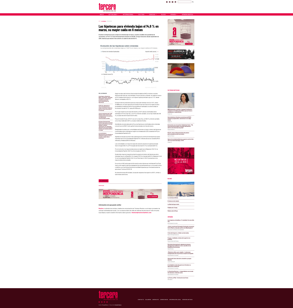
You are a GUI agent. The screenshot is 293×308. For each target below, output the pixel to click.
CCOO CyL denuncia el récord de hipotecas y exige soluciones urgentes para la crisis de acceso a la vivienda (105, 108)
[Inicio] (107, 7)
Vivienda (103, 21)
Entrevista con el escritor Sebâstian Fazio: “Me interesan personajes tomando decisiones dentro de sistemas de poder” (180, 126)
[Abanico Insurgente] (181, 73)
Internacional (128, 14)
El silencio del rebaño (173, 201)
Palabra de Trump (172, 207)
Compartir (104, 180)
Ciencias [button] (152, 14)
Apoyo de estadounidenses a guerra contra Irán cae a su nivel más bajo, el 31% (181, 139)
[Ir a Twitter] (169, 2)
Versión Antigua (187, 299)
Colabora (148, 299)
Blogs (163, 14)
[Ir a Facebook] (167, 2)
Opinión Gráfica (187, 14)
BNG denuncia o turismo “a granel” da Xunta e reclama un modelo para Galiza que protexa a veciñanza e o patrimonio (180, 111)
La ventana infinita (173, 197)
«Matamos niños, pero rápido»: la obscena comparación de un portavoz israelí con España (180, 252)
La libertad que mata (173, 204)
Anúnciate (155, 299)
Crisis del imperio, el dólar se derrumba (178, 233)
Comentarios (164, 299)
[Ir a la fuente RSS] (175, 2)
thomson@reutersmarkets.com (141, 212)
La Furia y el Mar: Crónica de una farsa (178, 277)
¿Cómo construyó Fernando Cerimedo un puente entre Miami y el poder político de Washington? (181, 227)
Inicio (102, 14)
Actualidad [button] (113, 14)
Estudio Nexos (118, 305)
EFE (99, 21)
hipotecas (101, 185)
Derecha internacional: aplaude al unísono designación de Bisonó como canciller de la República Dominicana (179, 246)
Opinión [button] (173, 14)
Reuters (101, 208)
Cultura (141, 14)
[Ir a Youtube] (172, 2)
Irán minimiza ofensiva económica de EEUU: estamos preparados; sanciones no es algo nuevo (179, 118)
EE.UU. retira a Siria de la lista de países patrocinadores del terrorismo (178, 133)
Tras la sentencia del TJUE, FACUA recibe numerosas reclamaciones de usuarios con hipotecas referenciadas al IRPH (105, 116)
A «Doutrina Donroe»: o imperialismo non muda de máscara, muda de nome (180, 272)
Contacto (141, 299)
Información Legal (175, 299)
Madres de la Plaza (173, 211)
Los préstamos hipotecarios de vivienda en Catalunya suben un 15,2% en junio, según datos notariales (106, 136)
